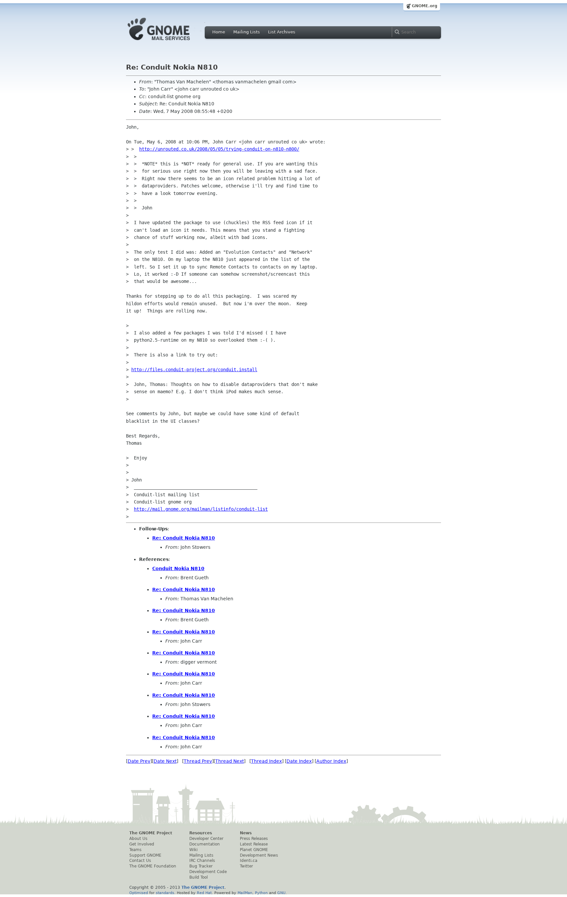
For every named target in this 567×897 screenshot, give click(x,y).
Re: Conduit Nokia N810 (183, 538)
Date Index (299, 761)
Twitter (246, 866)
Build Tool (198, 877)
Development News (259, 855)
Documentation (204, 844)
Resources (200, 833)
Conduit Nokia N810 (178, 568)
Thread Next (229, 761)
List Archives (281, 32)
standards (165, 893)
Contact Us (140, 860)
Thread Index (266, 761)
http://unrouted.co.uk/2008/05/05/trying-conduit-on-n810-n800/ (219, 149)
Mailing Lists (246, 32)
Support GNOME (145, 855)
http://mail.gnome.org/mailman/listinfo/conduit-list (201, 509)
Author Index (331, 761)
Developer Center (206, 838)
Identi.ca (248, 860)
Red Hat (204, 893)
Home (218, 32)
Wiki (193, 849)
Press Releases (254, 838)
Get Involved (141, 844)
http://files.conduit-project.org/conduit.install (194, 369)
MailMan (245, 893)
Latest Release (254, 844)
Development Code (208, 871)
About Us (138, 838)
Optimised (138, 893)
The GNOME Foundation (152, 866)
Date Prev (139, 761)
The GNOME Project (150, 833)
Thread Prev (198, 761)
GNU (281, 893)
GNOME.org (424, 6)
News (246, 833)
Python (261, 893)
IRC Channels (202, 860)
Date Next (165, 761)
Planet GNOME (254, 849)
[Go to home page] (168, 42)
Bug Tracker (201, 866)
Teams (135, 849)
